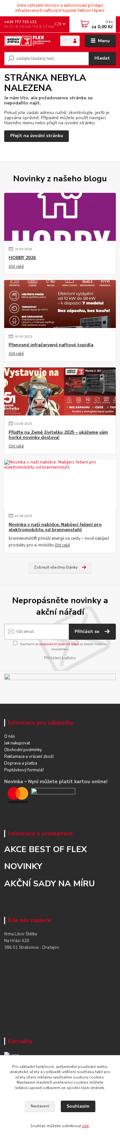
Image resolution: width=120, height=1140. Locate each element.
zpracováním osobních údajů (59, 644)
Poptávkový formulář (24, 770)
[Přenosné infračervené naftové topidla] (60, 304)
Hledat (102, 58)
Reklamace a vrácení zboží (28, 756)
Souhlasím (78, 1106)
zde (85, 1125)
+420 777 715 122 (20, 22)
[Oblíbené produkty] (65, 40)
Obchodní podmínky (23, 750)
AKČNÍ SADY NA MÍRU (49, 883)
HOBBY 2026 (22, 257)
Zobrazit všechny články (55, 567)
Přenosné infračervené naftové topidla (51, 345)
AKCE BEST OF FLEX (45, 849)
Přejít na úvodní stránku (36, 136)
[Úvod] (27, 41)
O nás (9, 736)
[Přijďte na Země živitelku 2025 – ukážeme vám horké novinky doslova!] (60, 391)
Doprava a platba (20, 763)
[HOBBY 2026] (60, 217)
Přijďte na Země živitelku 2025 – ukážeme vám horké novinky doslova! (58, 435)
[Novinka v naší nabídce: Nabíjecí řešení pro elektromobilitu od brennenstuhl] (60, 484)
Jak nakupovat (17, 743)
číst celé (16, 266)
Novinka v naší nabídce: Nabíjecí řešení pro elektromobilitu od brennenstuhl (55, 527)
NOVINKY (23, 866)
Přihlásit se (87, 631)
